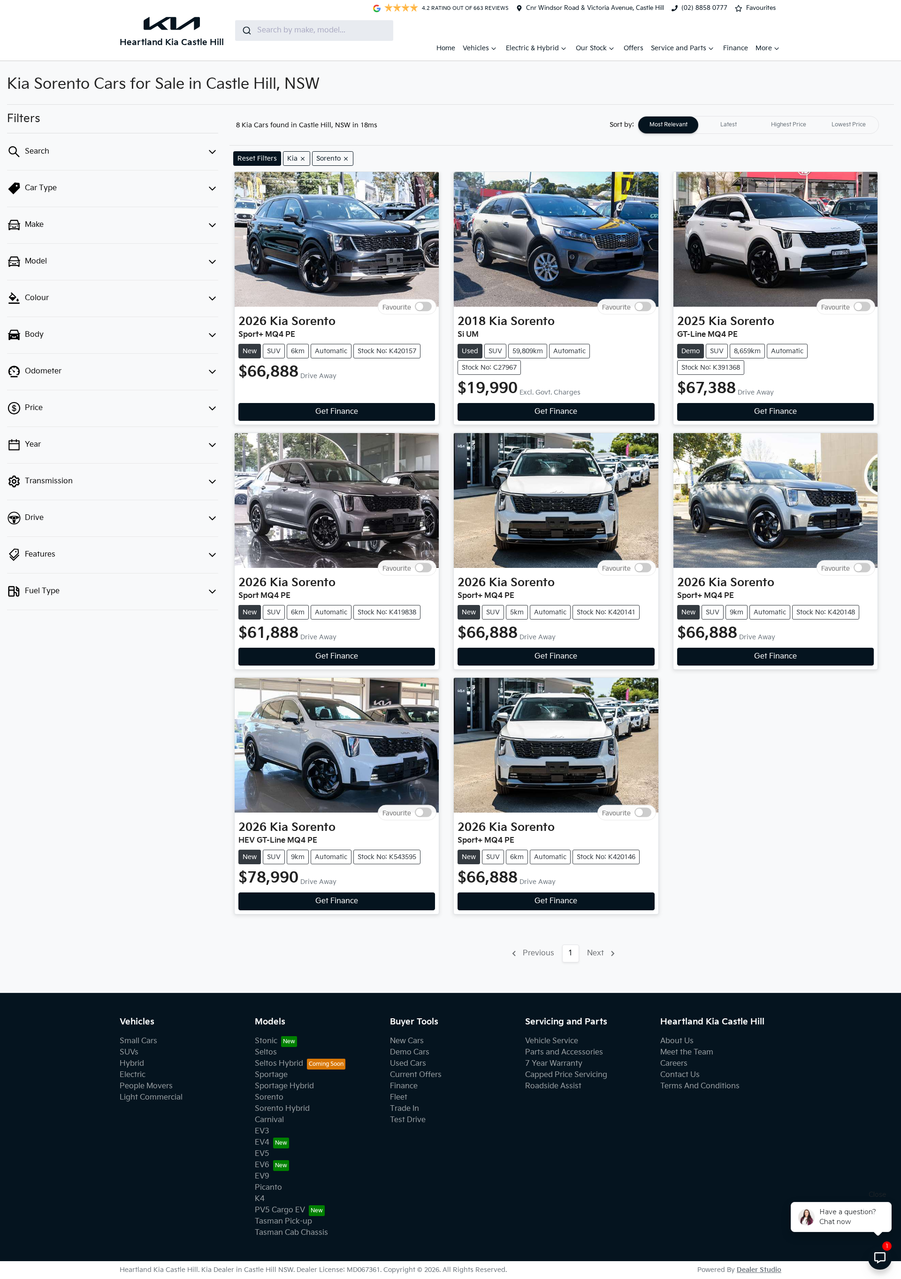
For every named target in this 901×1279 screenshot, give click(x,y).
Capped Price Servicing (566, 1074)
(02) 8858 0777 (704, 8)
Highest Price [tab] (788, 124)
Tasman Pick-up (283, 1221)
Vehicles (476, 48)
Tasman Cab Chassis (291, 1232)
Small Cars (138, 1041)
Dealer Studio (759, 1270)
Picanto (268, 1187)
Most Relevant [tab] (668, 124)
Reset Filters (257, 159)
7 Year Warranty (553, 1063)
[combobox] (314, 30)
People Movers (146, 1086)
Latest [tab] (728, 124)
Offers (633, 48)
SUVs (129, 1052)
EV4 (262, 1142)
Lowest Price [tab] (849, 124)
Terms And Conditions (700, 1086)
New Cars (407, 1041)
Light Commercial (151, 1097)
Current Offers (416, 1074)
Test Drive (408, 1120)
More (764, 48)
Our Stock (591, 48)
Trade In (404, 1108)
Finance (735, 48)
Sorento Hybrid (282, 1108)
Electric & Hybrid (532, 48)
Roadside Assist (553, 1086)
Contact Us (680, 1074)
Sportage (271, 1074)
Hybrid (132, 1063)
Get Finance (336, 411)
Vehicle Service (551, 1041)
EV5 (262, 1153)
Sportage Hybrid (284, 1086)
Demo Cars (409, 1052)
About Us (677, 1041)
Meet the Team (686, 1052)
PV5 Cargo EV (280, 1210)
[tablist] (758, 125)
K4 (260, 1198)
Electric (132, 1074)
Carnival (269, 1120)
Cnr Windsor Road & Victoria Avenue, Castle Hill (595, 8)
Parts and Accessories (564, 1052)
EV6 (262, 1165)
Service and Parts (678, 48)
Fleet (398, 1097)
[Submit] (246, 30)
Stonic (266, 1041)
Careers (673, 1063)
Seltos (266, 1052)
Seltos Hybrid (279, 1063)
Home (445, 48)
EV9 (262, 1176)
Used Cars (408, 1063)
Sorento (269, 1097)
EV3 (262, 1131)
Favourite (396, 307)
